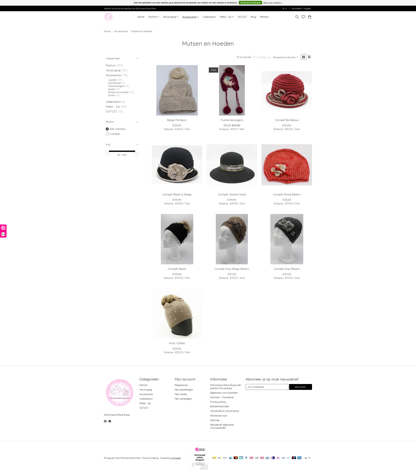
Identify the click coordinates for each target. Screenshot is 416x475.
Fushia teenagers (232, 120)
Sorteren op (264, 57)
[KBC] (230, 458)
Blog (253, 16)
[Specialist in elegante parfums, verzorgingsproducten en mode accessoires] (108, 16)
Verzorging (113, 70)
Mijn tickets (181, 394)
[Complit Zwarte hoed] (232, 165)
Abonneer (300, 386)
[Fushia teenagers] (232, 90)
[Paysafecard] (289, 458)
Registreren (181, 385)
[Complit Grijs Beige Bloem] (232, 239)
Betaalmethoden (219, 406)
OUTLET (242, 16)
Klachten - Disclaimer (222, 397)
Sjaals (111, 89)
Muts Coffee (177, 343)
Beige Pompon (177, 120)
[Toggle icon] (297, 17)
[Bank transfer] (257, 458)
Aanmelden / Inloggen (301, 8)
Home (140, 16)
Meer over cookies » (272, 3)
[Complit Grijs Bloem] (286, 239)
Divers (111, 95)
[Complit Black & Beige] (177, 165)
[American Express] (299, 458)
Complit (115, 133)
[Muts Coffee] (177, 313)
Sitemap (215, 420)
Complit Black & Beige (177, 194)
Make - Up (113, 106)
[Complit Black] (177, 239)
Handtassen (115, 82)
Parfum (111, 65)
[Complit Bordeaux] (286, 90)
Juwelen (113, 79)
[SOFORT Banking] (262, 458)
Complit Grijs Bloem (287, 268)
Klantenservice (218, 415)
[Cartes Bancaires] (241, 458)
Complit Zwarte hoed (232, 194)
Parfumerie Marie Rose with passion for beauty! (225, 387)
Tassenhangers (117, 86)
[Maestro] (294, 458)
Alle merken (117, 129)
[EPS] (278, 458)
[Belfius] (225, 458)
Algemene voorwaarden (224, 392)
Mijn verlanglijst (183, 398)
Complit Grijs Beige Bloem (232, 268)
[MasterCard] (236, 458)
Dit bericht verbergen (250, 3)
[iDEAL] (214, 458)
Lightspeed (176, 458)
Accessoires (121, 31)
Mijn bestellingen (184, 389)
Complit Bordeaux (287, 120)
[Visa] (283, 458)
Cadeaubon (209, 16)
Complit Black (177, 268)
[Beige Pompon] (177, 90)
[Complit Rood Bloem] (286, 165)
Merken (264, 16)
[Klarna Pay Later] (252, 458)
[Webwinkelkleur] (200, 468)
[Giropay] (273, 458)
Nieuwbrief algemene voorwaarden (222, 426)
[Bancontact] (220, 458)
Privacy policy (218, 401)
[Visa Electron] (267, 458)
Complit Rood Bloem (286, 194)
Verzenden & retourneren (224, 410)
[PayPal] (246, 458)
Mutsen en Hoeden (119, 92)
